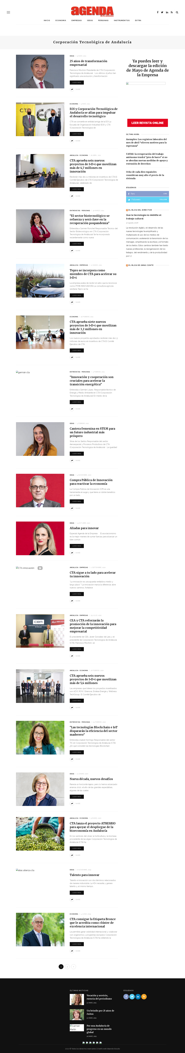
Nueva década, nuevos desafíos (91, 779)
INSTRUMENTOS (122, 20)
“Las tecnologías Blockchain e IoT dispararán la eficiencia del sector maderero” (94, 731)
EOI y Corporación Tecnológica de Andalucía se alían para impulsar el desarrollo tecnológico (94, 112)
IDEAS (90, 20)
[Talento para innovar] (25, 870)
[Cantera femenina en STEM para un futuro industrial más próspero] (40, 439)
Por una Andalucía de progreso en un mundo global (99, 1029)
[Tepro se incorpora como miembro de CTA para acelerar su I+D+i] (40, 280)
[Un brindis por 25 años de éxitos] (77, 1014)
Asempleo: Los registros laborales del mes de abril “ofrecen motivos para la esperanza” (146, 142)
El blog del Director (140, 210)
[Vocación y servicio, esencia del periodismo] (77, 999)
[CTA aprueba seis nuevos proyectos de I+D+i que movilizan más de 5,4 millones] (40, 686)
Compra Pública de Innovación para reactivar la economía (91, 481)
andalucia (74, 155)
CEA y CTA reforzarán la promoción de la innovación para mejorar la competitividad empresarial (93, 626)
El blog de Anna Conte (141, 265)
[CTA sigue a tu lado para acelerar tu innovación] (25, 568)
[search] (177, 12)
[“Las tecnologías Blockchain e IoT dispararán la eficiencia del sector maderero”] (40, 737)
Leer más (76, 82)
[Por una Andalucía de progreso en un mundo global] (77, 1027)
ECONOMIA (61, 20)
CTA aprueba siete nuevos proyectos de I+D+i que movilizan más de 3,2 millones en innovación (93, 327)
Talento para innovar (84, 875)
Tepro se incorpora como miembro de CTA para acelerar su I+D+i (93, 274)
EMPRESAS (77, 20)
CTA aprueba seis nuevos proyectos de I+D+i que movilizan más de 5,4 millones (93, 679)
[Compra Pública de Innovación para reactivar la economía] (40, 490)
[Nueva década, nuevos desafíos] (40, 789)
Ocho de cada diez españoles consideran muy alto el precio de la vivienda (145, 175)
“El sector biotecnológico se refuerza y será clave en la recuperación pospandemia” (90, 219)
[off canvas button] (8, 12)
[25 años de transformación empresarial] (40, 71)
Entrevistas (75, 210)
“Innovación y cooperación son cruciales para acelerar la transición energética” (91, 380)
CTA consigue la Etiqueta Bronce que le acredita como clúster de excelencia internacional (93, 922)
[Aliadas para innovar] (40, 538)
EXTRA (138, 20)
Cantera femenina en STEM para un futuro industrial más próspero (92, 432)
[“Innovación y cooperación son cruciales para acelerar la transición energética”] (23, 372)
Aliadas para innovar (84, 528)
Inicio (47, 20)
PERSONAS (103, 20)
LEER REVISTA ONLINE (148, 123)
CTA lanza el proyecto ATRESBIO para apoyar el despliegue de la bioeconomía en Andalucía (93, 827)
